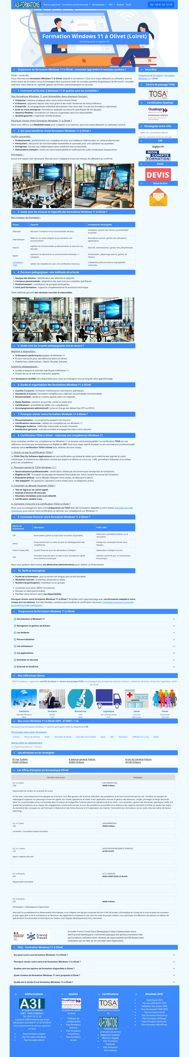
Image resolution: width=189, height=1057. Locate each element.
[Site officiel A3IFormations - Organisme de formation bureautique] (32, 1003)
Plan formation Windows (34, 1037)
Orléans (16, 737)
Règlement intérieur (110, 1034)
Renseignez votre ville (157, 126)
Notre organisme (52, 4)
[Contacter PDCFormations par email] (158, 197)
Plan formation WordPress (154, 1024)
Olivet (47, 737)
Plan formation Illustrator (154, 1021)
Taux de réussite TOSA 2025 (154, 1009)
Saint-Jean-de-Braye (62, 737)
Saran (102, 737)
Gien (112, 737)
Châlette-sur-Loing (140, 737)
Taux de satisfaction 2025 (154, 1003)
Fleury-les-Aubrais (32, 737)
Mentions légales (110, 1038)
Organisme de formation (150, 75)
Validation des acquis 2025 (154, 1006)
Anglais (120, 4)
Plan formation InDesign (154, 1018)
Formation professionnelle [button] (75, 4)
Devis (128, 4)
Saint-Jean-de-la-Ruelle (86, 737)
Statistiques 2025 (154, 1000)
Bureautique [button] (98, 4)
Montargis (123, 737)
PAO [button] (111, 4)
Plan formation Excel (154, 1012)
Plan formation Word (34, 1040)
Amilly (156, 737)
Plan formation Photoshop (154, 1015)
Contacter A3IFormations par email (32, 1019)
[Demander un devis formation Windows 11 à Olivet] (158, 174)
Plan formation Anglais (34, 1033)
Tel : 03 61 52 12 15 (161, 4)
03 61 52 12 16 (34, 1016)
